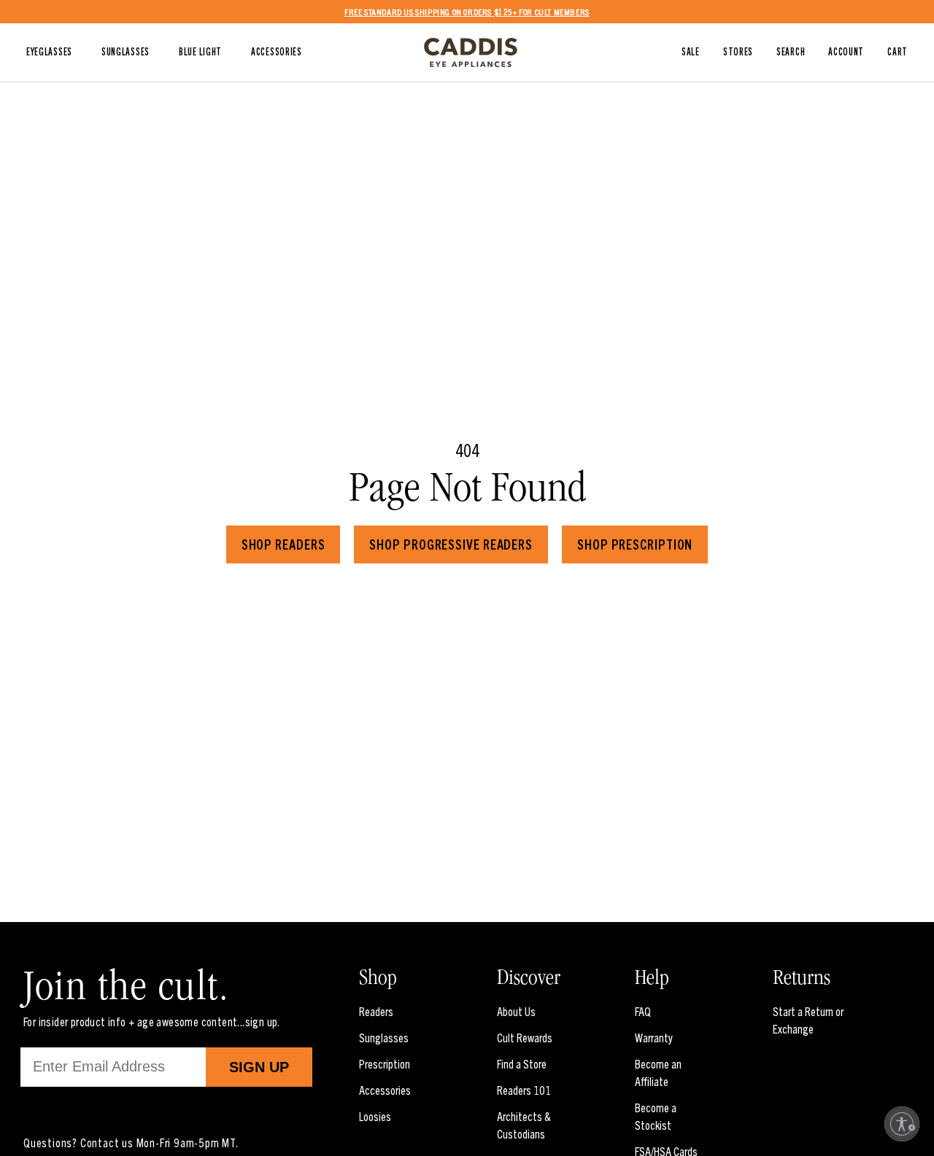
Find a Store (522, 1063)
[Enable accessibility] (901, 1123)
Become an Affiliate (658, 1072)
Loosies (375, 1116)
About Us (516, 1011)
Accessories (385, 1089)
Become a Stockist (655, 1116)
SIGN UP (259, 1067)
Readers (376, 1011)
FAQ (643, 1011)
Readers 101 (524, 1089)
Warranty (654, 1037)
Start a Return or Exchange (808, 1020)
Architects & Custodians (524, 1125)
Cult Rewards (524, 1037)
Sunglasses (384, 1037)
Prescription (384, 1063)
